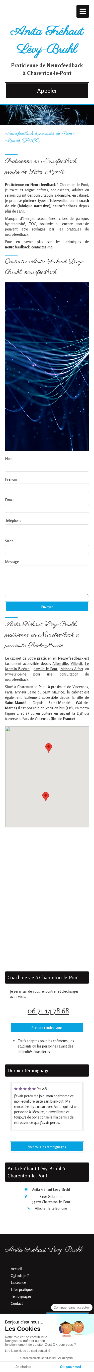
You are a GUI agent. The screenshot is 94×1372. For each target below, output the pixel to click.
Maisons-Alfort (71, 668)
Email (9, 499)
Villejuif (76, 663)
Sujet (9, 541)
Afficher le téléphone (51, 1208)
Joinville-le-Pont (45, 668)
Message (12, 561)
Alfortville (60, 663)
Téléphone (13, 520)
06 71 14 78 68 (48, 1010)
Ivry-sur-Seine (15, 674)
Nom (9, 458)
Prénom (11, 479)
